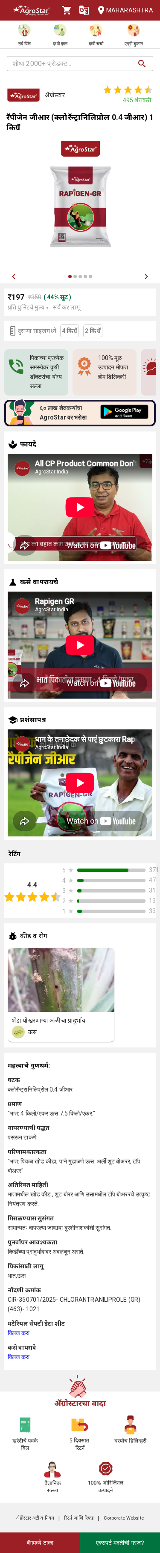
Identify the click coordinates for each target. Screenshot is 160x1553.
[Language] (84, 10)
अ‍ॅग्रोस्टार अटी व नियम (35, 1518)
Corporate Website (124, 1518)
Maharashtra (129, 10)
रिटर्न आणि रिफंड (78, 1518)
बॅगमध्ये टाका (40, 1542)
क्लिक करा (19, 1333)
